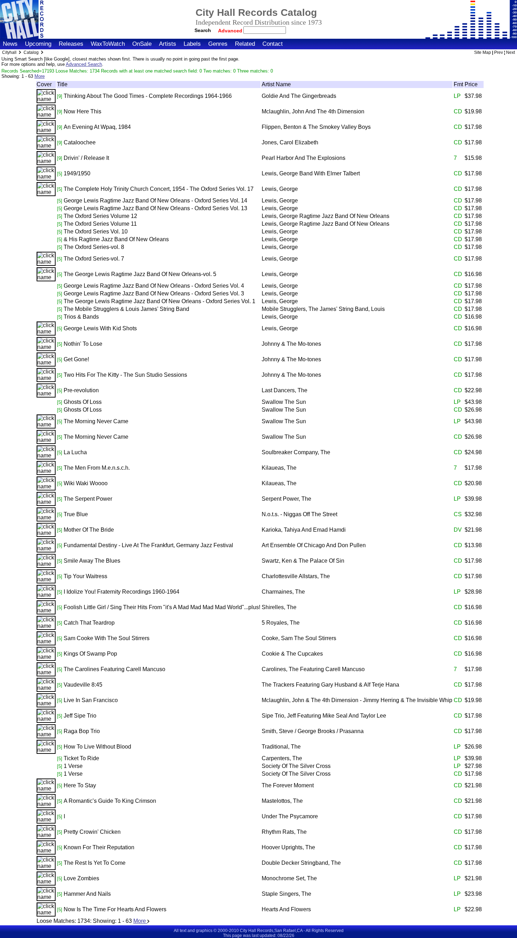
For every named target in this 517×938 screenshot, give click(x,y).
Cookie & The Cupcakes (292, 654)
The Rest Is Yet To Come (95, 863)
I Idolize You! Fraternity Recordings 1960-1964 (121, 592)
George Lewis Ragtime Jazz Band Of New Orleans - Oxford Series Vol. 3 (154, 293)
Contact (272, 43)
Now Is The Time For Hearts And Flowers (115, 909)
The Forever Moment (288, 785)
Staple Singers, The (286, 894)
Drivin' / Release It (86, 158)
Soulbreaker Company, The (296, 452)
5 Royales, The (281, 623)
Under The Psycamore (290, 816)
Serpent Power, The (286, 499)
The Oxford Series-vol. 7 (94, 259)
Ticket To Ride (81, 758)
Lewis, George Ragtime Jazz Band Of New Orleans (325, 216)
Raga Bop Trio (82, 731)
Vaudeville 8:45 (83, 685)
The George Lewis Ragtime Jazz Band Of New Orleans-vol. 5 (140, 274)
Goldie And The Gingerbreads (299, 96)
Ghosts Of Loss (83, 402)
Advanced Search (84, 64)
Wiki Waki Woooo (86, 483)
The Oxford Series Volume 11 (100, 224)
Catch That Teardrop (89, 623)
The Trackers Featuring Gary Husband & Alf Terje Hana (330, 685)
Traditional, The (281, 747)
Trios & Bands (81, 317)
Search (202, 30)
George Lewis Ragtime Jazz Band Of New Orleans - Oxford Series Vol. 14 (155, 201)
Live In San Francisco (91, 700)
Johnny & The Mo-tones (291, 344)
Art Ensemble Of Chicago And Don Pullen (314, 545)
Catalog (31, 52)
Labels (192, 43)
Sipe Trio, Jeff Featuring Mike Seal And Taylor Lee (324, 716)
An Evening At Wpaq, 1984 (97, 127)
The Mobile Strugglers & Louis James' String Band (126, 309)
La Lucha (75, 452)
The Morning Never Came (96, 421)
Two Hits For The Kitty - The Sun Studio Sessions (125, 375)
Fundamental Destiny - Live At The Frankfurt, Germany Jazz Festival (148, 545)
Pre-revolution (81, 390)
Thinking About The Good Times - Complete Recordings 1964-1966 (148, 96)
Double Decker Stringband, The (301, 863)
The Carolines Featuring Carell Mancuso (114, 669)
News (10, 43)
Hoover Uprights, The (288, 847)
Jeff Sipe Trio (80, 716)
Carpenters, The (282, 758)
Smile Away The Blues (92, 561)
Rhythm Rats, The (284, 832)
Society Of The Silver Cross (296, 766)
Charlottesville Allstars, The (296, 576)
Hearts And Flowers (286, 909)
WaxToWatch (108, 43)
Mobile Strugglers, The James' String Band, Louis (323, 309)
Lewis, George (280, 189)
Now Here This (82, 111)
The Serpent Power (88, 499)
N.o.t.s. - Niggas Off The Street (299, 514)
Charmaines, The (283, 592)
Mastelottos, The (282, 801)
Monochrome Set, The (289, 878)
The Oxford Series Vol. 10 (96, 231)
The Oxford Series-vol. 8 (94, 247)
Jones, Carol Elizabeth (290, 142)
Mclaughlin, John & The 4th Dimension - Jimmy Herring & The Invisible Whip (357, 700)
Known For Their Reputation (99, 847)
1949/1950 (77, 173)
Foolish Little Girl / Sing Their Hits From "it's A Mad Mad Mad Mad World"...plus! (162, 607)
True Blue (76, 514)
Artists (167, 43)
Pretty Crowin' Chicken (92, 832)
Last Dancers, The (284, 390)
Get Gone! (76, 359)
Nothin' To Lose (83, 344)
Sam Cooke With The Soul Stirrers (106, 638)
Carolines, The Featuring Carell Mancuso (313, 669)
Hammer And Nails (87, 894)
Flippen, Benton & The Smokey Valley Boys (316, 127)
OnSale (142, 43)
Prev (498, 52)
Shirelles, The (279, 607)
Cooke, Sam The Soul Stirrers (299, 638)
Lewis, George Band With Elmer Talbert (311, 173)
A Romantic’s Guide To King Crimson (110, 801)
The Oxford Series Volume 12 (100, 216)
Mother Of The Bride (89, 530)
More (39, 76)
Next (510, 52)
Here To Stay (80, 785)
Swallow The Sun (284, 402)
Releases (71, 43)
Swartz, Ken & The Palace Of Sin (303, 561)
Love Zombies (81, 878)
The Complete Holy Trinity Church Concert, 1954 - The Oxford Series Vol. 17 (159, 189)
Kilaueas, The (279, 468)
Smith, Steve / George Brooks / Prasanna (313, 731)
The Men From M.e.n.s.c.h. (97, 468)
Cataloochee (80, 142)
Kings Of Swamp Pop (90, 654)
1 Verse (73, 766)
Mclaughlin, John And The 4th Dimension (313, 111)
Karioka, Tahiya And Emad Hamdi (304, 530)
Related (245, 43)
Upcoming (38, 43)
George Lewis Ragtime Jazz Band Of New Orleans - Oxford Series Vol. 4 (154, 286)
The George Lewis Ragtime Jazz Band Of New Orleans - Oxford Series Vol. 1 (159, 301)
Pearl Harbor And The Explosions (303, 158)
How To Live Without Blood (97, 747)
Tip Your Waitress (85, 576)
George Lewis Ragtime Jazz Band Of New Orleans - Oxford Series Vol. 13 (155, 208)
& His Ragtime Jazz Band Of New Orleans (116, 239)
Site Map (482, 52)
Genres (218, 43)
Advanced (231, 30)
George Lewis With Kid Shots (100, 328)
